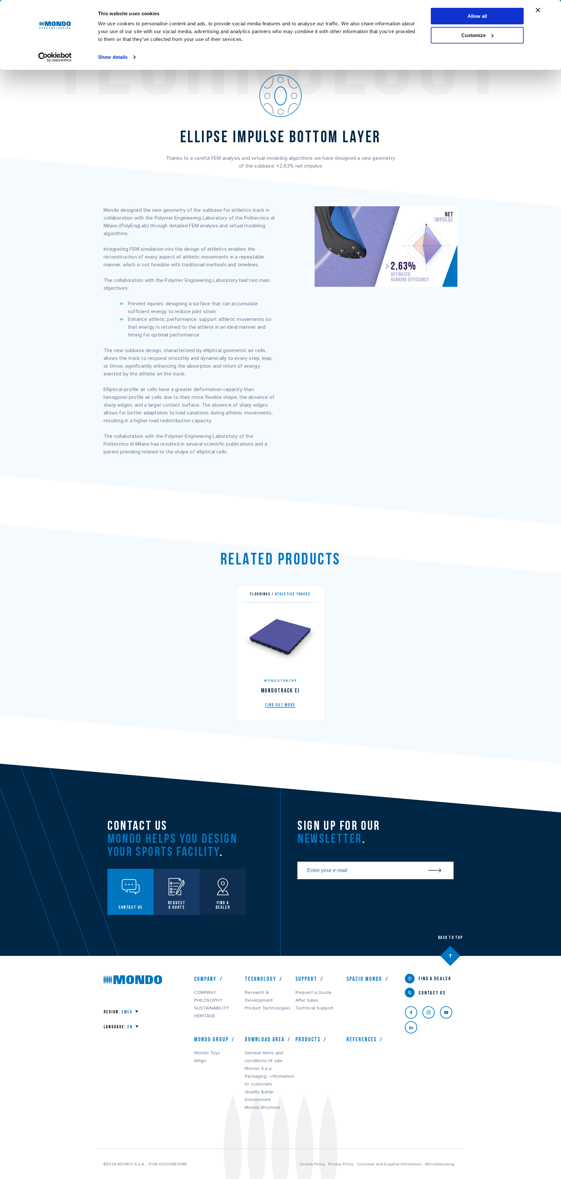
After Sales (306, 1000)
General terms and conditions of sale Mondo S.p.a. (264, 1060)
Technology (260, 979)
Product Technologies (268, 1008)
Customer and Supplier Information (389, 1164)
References (361, 1039)
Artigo (200, 1060)
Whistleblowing (439, 1164)
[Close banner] (538, 10)
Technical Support (314, 1008)
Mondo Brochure (262, 1107)
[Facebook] (413, 1012)
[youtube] (448, 1012)
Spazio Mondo (364, 979)
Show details (113, 57)
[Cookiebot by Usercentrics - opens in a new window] (55, 57)
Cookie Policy (312, 1164)
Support (306, 979)
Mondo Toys (207, 1053)
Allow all (477, 16)
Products (307, 1039)
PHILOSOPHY (208, 1000)
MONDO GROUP (211, 1039)
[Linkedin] (413, 1027)
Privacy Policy (341, 1164)
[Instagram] (431, 1012)
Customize (473, 35)
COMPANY (205, 992)
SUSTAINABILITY (212, 1008)
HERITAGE (205, 1016)
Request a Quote (313, 992)
